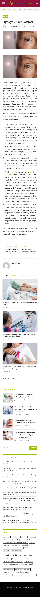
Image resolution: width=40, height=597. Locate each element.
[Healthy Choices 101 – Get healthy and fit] (20, 3)
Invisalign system (28, 558)
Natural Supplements (14, 564)
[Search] (37, 3)
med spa (5, 564)
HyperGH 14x (32, 555)
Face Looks (32, 542)
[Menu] (3, 3)
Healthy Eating (23, 555)
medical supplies (28, 561)
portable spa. (6, 572)
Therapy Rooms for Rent (18, 575)
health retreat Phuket (16, 550)
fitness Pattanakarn (15, 545)
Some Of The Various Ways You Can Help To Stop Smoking (11, 251)
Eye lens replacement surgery (20, 542)
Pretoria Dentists (15, 572)
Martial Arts (19, 561)
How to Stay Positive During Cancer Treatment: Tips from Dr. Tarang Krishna (19, 368)
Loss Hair (13, 561)
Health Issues (28, 548)
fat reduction (6, 545)
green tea (24, 545)
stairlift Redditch (7, 575)
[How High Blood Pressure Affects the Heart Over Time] (20, 289)
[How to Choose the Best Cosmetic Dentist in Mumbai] (8, 423)
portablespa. (27, 569)
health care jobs (19, 548)
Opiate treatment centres (9, 567)
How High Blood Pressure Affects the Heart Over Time (24, 395)
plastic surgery (18, 569)
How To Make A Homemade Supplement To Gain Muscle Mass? (29, 251)
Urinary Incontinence (31, 575)
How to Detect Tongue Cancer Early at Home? (16, 488)
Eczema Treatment (7, 542)
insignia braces (6, 558)
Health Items (6, 550)
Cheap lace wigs (32, 537)
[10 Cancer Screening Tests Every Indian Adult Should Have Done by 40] (20, 321)
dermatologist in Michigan (27, 539)
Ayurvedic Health (15, 537)
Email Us (21, 592)
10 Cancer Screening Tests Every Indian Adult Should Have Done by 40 (19, 336)
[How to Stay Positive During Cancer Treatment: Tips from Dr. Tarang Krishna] (20, 353)
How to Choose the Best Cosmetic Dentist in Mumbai (24, 421)
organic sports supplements (23, 567)
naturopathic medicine (26, 564)
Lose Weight (6, 561)
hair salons (5, 548)
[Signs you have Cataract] (20, 40)
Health (5, 17)
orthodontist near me (8, 569)
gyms (30, 545)
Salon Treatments (25, 572)
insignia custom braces (17, 558)
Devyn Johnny (13, 27)
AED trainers (6, 537)
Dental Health (15, 539)
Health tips (10, 554)
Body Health (24, 537)
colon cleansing (6, 539)
